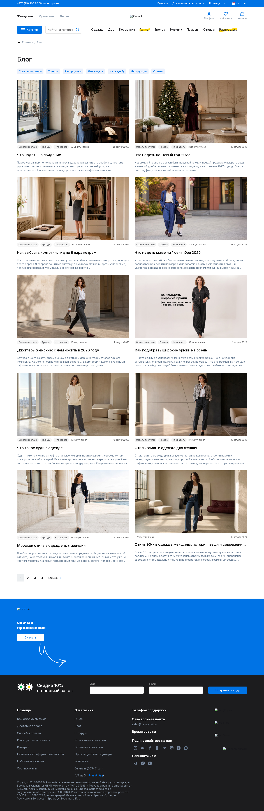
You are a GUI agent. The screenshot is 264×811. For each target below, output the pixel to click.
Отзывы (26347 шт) (89, 768)
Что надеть (95, 71)
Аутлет (145, 29)
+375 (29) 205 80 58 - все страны (38, 3)
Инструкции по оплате (33, 740)
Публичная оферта (30, 761)
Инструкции (139, 71)
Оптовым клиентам (89, 747)
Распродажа (228, 29)
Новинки (176, 29)
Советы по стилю (30, 71)
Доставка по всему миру (188, 3)
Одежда (97, 29)
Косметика (127, 29)
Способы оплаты (29, 733)
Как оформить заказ (31, 719)
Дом (111, 29)
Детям (64, 16)
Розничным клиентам (90, 740)
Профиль (209, 18)
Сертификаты (27, 768)
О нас (79, 719)
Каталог (32, 29)
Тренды (53, 71)
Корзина (242, 18)
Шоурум (81, 733)
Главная (27, 42)
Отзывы (209, 29)
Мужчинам (46, 16)
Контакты (82, 761)
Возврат (23, 747)
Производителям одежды (93, 754)
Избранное (226, 18)
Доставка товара (29, 726)
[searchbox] (63, 30)
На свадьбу (117, 71)
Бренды (160, 29)
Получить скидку (228, 690)
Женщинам (25, 16)
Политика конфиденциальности (40, 754)
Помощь (163, 3)
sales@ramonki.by (144, 724)
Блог (78, 726)
